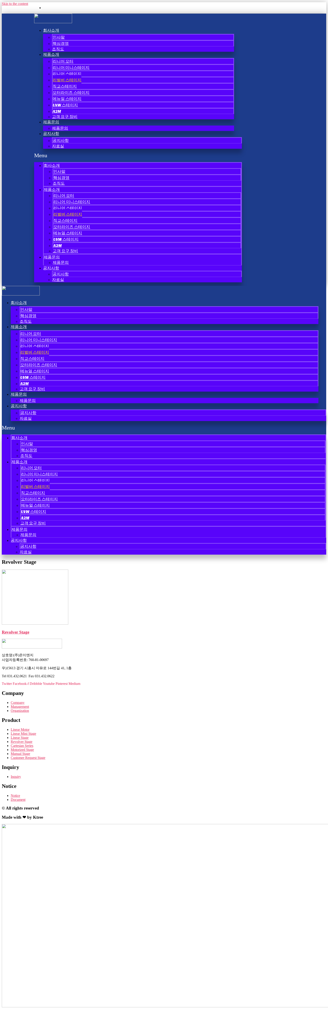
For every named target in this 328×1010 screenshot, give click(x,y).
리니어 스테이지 (67, 73)
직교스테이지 (65, 86)
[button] (138, 155)
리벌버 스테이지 (67, 80)
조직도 (58, 49)
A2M (57, 111)
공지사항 (51, 133)
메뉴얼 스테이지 (67, 98)
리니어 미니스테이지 (71, 67)
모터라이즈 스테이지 (71, 92)
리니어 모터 (63, 61)
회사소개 (51, 30)
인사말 (59, 37)
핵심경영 (61, 43)
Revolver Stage (15, 632)
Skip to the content (15, 4)
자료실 (58, 146)
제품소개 (51, 54)
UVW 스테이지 (65, 104)
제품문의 (51, 121)
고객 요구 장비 (64, 116)
